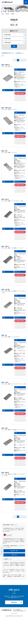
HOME (2, 13)
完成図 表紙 (14, 554)
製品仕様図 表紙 (14, 550)
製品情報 (7, 13)
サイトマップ (14, 613)
